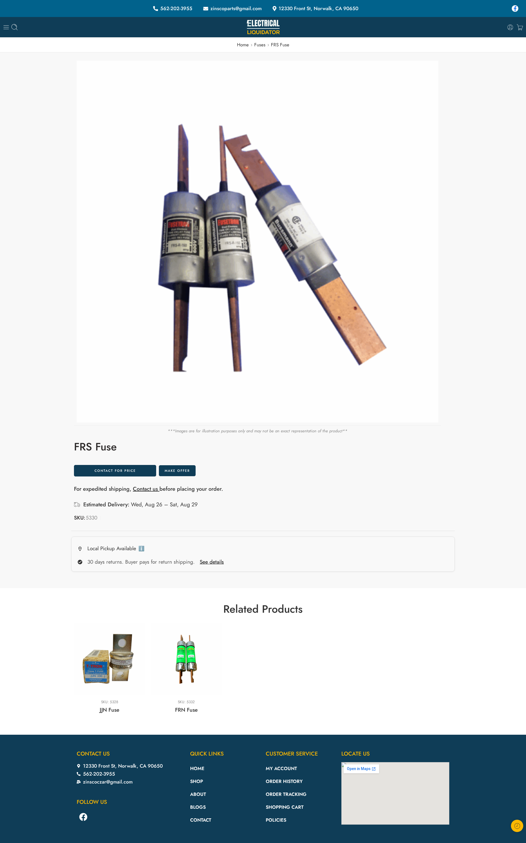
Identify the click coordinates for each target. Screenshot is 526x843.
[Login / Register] (510, 27)
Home (243, 44)
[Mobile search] (14, 27)
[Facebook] (516, 8)
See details (212, 562)
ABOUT (198, 794)
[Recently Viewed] (517, 826)
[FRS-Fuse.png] (257, 241)
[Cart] (519, 27)
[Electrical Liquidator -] (263, 27)
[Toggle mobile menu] (6, 27)
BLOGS (198, 807)
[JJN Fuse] (109, 659)
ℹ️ (141, 548)
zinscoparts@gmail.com (236, 8)
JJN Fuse (109, 710)
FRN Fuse (186, 710)
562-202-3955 (176, 8)
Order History (284, 781)
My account (281, 768)
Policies (276, 820)
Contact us (146, 489)
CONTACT (200, 820)
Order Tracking (286, 794)
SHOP (196, 781)
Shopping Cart (285, 807)
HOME (197, 768)
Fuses (259, 44)
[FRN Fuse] (186, 659)
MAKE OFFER (177, 470)
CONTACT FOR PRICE (115, 470)
